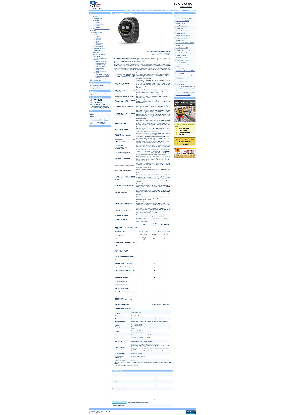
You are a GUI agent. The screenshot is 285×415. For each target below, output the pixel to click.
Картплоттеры (100, 23)
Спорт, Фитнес (97, 32)
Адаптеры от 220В (101, 66)
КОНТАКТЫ (160, 10)
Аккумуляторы (100, 68)
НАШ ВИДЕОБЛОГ (149, 10)
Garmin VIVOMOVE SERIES (184, 50)
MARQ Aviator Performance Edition (185, 75)
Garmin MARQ (180, 28)
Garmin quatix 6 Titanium (183, 35)
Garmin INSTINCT (181, 23)
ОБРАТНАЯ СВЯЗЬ (170, 10)
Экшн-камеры (97, 18)
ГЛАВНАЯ (126, 10)
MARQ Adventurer (181, 62)
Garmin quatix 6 (180, 33)
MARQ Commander (181, 81)
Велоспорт (98, 39)
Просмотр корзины (98, 88)
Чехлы (97, 69)
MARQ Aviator (180, 73)
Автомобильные (98, 46)
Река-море (96, 20)
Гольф (97, 41)
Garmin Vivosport (181, 55)
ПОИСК (185, 10)
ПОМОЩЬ (192, 10)
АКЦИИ (179, 10)
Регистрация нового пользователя (102, 122)
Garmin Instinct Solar (181, 25)
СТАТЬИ (140, 10)
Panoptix (98, 27)
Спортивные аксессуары (102, 74)
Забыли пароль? (97, 119)
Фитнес (98, 36)
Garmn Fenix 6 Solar (181, 57)
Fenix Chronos (180, 16)
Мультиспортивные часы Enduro (185, 92)
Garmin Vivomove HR (182, 47)
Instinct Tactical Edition (182, 60)
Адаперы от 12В (100, 64)
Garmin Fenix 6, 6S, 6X (182, 21)
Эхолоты (98, 22)
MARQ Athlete (180, 68)
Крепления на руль (101, 63)
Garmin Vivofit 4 (180, 45)
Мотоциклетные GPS (99, 48)
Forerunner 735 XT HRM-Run (184, 18)
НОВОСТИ (133, 10)
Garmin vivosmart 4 (181, 52)
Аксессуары (96, 56)
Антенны (98, 77)
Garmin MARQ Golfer (182, 30)
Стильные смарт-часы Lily (183, 95)
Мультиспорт (99, 42)
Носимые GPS (97, 16)
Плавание (98, 37)
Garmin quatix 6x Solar (182, 38)
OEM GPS (96, 52)
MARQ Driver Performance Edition (185, 86)
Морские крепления (101, 61)
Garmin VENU (180, 40)
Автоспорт (98, 44)
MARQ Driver (180, 84)
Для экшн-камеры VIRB (102, 76)
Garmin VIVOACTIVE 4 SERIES (185, 43)
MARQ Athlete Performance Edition (185, 71)
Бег (96, 34)
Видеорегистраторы (99, 54)
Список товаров (98, 80)
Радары (98, 25)
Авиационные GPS (99, 50)
